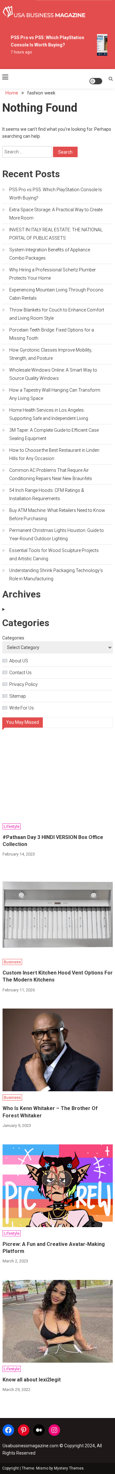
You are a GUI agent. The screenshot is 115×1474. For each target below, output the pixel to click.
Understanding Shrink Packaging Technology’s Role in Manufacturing (56, 574)
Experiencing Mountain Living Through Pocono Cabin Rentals (56, 294)
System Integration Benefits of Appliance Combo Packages (49, 254)
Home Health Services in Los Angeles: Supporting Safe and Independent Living (48, 414)
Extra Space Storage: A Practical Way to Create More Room (56, 213)
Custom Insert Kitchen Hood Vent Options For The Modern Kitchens (58, 976)
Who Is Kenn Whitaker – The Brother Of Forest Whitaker (50, 1111)
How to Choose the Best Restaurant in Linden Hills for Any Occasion (54, 454)
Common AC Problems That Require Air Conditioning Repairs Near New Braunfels (50, 474)
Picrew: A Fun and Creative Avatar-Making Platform (54, 1247)
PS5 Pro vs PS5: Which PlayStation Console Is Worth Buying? (55, 193)
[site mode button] (95, 81)
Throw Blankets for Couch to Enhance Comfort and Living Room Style (56, 314)
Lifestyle (11, 826)
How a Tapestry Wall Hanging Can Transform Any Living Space (54, 394)
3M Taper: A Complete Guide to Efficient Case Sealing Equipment (54, 434)
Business (12, 962)
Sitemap (17, 696)
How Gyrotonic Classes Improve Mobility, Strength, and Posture (50, 354)
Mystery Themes (69, 1468)
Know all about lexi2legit (32, 1380)
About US (18, 660)
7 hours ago (19, 52)
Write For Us (21, 707)
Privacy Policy (23, 684)
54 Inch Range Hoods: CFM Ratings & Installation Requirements (46, 494)
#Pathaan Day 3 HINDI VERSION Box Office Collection (53, 840)
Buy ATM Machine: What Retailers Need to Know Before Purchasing (57, 514)
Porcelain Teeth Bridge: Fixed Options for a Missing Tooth (51, 334)
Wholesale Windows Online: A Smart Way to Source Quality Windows (53, 374)
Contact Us (20, 672)
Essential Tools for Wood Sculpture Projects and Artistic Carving (54, 554)
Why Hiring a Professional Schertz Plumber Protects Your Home (52, 274)
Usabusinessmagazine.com (30, 1445)
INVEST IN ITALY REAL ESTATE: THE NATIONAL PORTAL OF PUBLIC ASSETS (56, 234)
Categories (13, 637)
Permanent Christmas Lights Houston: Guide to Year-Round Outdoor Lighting (56, 534)
